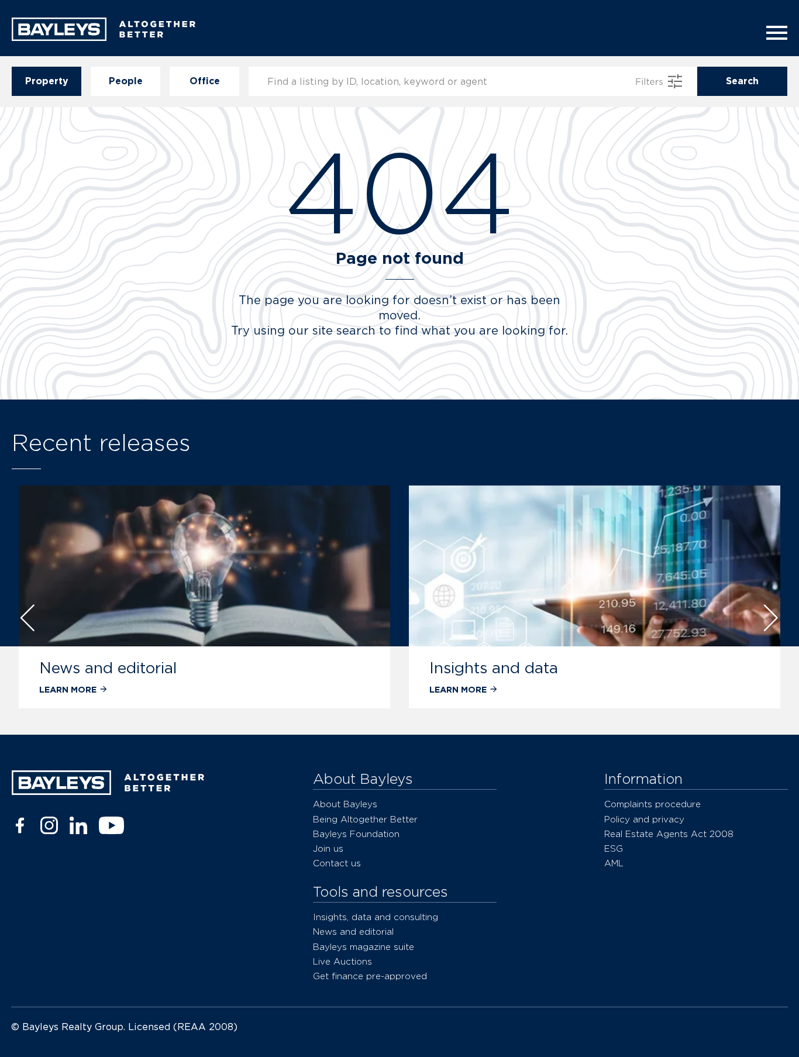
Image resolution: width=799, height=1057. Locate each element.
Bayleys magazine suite (363, 946)
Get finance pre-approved (370, 976)
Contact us (337, 863)
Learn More (68, 689)
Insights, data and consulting (375, 916)
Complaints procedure (652, 804)
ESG (613, 848)
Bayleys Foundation (356, 833)
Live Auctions (342, 961)
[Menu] (773, 33)
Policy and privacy (644, 819)
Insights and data (493, 668)
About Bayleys (345, 804)
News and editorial (108, 668)
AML (614, 863)
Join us (328, 848)
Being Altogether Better (365, 819)
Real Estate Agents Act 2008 (668, 833)
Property (46, 81)
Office (205, 81)
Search (742, 81)
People (126, 81)
